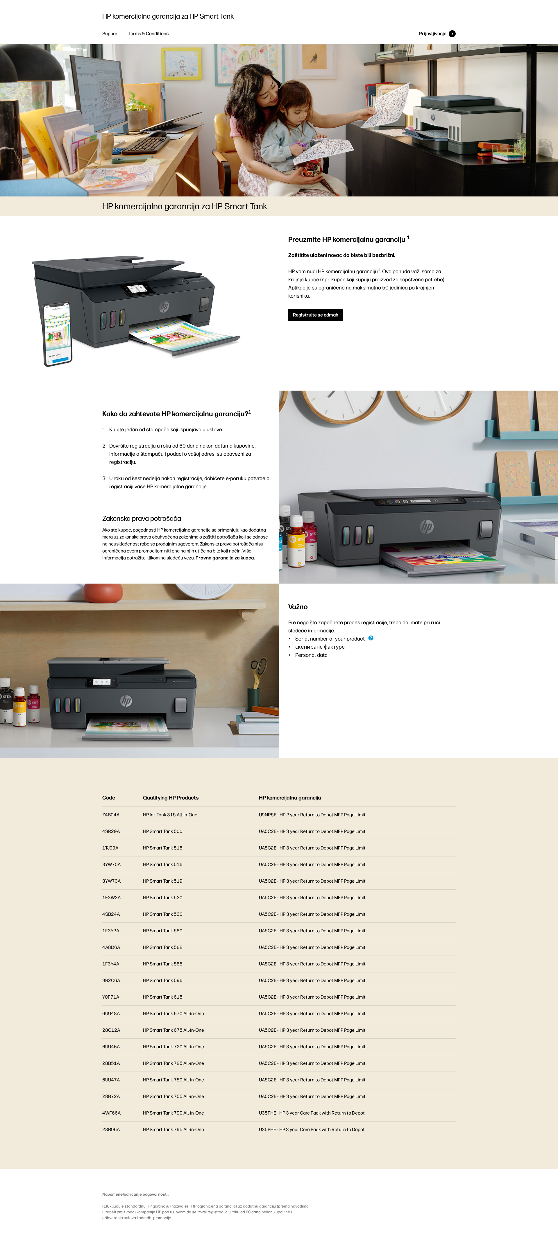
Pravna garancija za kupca (225, 558)
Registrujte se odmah (315, 315)
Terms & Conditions (148, 33)
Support (110, 33)
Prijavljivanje (432, 33)
